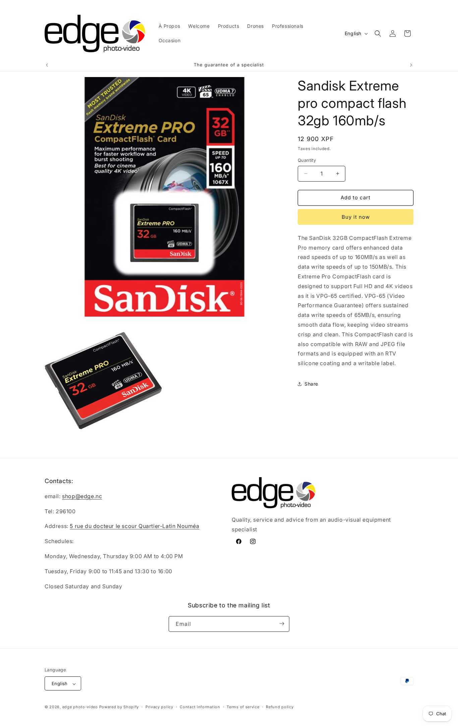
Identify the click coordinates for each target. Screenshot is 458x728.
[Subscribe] (281, 624)
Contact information (200, 707)
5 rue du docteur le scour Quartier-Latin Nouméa (134, 526)
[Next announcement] (411, 65)
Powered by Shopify (119, 707)
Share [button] (311, 384)
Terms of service (243, 707)
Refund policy (279, 707)
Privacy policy (159, 707)
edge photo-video (80, 707)
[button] (377, 33)
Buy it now (356, 217)
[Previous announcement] (47, 65)
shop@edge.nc (82, 496)
